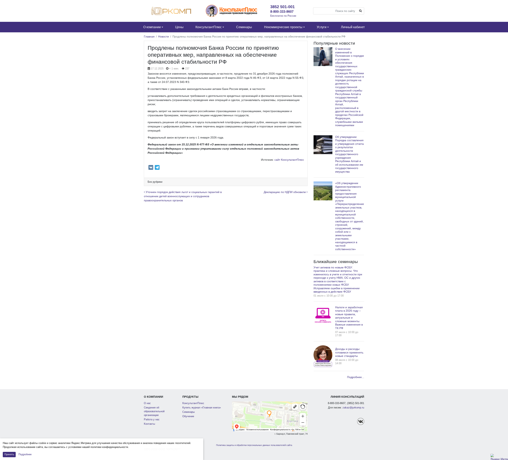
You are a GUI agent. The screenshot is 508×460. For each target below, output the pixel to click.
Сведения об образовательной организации (154, 411)
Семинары (188, 412)
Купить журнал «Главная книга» (201, 407)
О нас (147, 403)
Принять (9, 454)
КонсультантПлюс (193, 403)
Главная (149, 36)
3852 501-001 (282, 7)
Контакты (149, 424)
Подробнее (25, 454)
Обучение (188, 416)
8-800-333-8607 (281, 11)
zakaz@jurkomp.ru (353, 407)
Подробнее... (355, 377)
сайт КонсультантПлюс (289, 159)
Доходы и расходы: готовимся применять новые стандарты (349, 352)
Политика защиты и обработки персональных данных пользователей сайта (254, 445)
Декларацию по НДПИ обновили (285, 192)
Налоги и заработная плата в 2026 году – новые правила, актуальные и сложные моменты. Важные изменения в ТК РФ (349, 318)
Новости (163, 36)
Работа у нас (152, 419)
